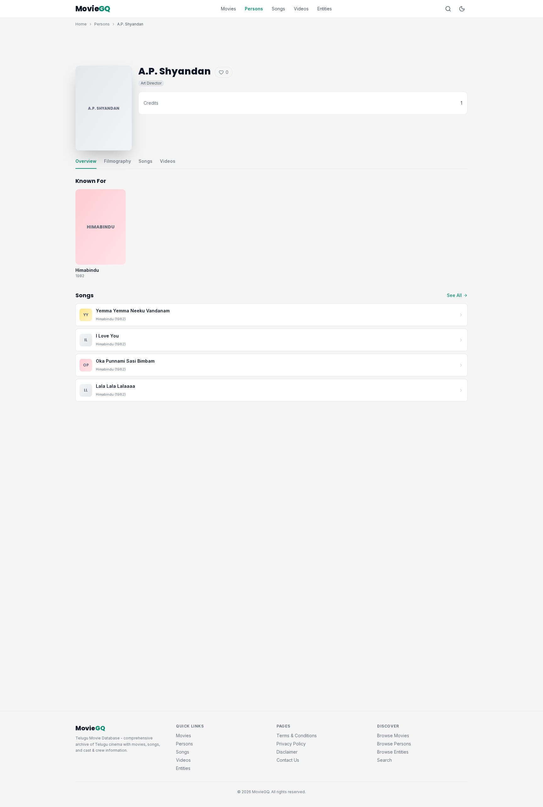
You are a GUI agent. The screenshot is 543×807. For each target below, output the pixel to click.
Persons (254, 8)
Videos (301, 8)
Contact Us (288, 760)
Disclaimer (287, 752)
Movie (92, 9)
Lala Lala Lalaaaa (115, 386)
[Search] (448, 8)
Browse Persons (394, 743)
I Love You (107, 335)
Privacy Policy (291, 743)
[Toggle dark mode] (462, 8)
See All (454, 295)
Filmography (117, 161)
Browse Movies (393, 735)
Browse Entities (393, 752)
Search (384, 760)
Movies (228, 8)
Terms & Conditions (297, 735)
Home (81, 24)
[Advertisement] (271, 44)
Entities (324, 8)
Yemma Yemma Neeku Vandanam (133, 310)
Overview (85, 161)
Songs (278, 8)
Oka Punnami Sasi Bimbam (125, 361)
